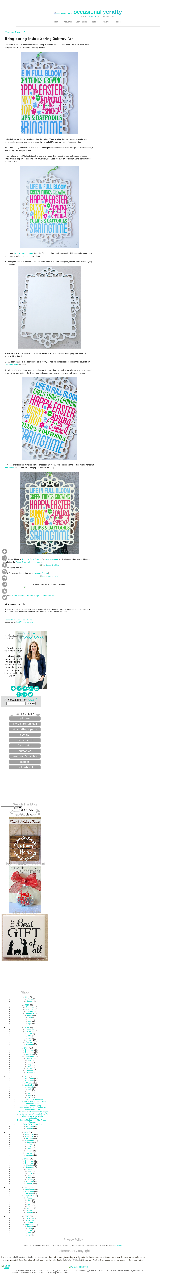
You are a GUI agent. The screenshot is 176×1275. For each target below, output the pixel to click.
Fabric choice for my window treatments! (32, 1117)
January (30, 1001)
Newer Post (10, 620)
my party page (52, 559)
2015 (26, 1048)
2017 (27, 1005)
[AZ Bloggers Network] (78, 1267)
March (30, 999)
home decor (22, 596)
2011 (26, 1187)
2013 (26, 1132)
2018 (27, 997)
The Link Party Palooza (31, 559)
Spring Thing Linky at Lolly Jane (29, 562)
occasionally (98, 12)
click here (118, 1246)
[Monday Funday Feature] (49, 576)
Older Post (21, 620)
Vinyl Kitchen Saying (32, 1106)
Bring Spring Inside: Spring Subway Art (32, 1114)
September (30, 1013)
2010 (27, 1216)
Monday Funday (41, 573)
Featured (94, 22)
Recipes (118, 22)
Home (57, 22)
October (30, 1011)
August (30, 1015)
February (29, 1042)
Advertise (107, 22)
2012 (26, 1159)
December (30, 1007)
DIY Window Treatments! (33, 1099)
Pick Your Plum (11, 365)
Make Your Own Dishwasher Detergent (32, 1112)
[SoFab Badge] (6, 1268)
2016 (27, 1027)
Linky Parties (81, 22)
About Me (68, 22)
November (30, 1009)
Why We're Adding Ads (32, 1124)
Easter (14, 596)
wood (54, 596)
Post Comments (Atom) (25, 622)
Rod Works (9, 467)
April (30, 1024)
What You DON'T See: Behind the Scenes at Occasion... (32, 1109)
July (30, 1017)
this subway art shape (24, 253)
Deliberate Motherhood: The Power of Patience (32, 1121)
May (30, 1022)
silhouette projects (34, 596)
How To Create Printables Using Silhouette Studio (33, 1102)
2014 (26, 1077)
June (30, 1019)
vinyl (49, 596)
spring (44, 596)
